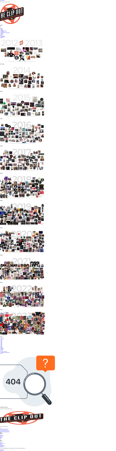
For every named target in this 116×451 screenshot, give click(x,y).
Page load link (2, 449)
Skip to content (2, 0)
